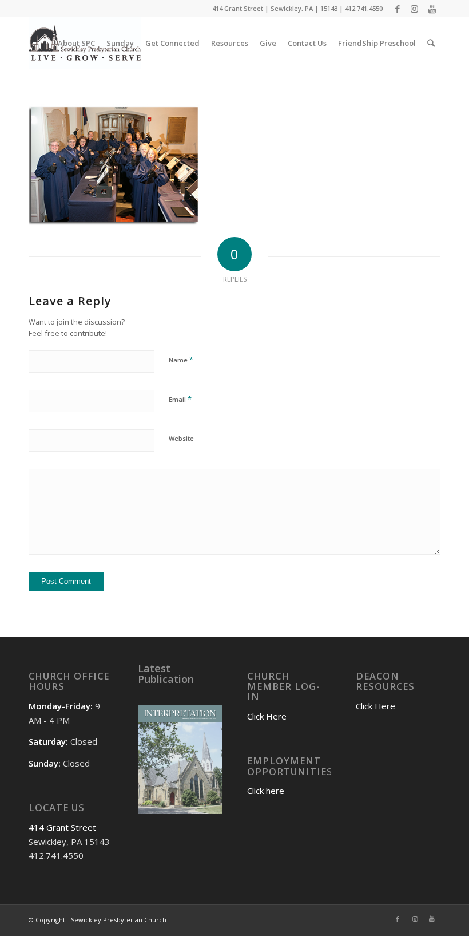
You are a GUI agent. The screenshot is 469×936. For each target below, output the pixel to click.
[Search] (431, 43)
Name (181, 359)
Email (180, 399)
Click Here (267, 716)
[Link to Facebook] (397, 8)
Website (181, 438)
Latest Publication (166, 673)
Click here (265, 790)
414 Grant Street (62, 827)
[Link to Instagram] (414, 8)
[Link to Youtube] (431, 8)
